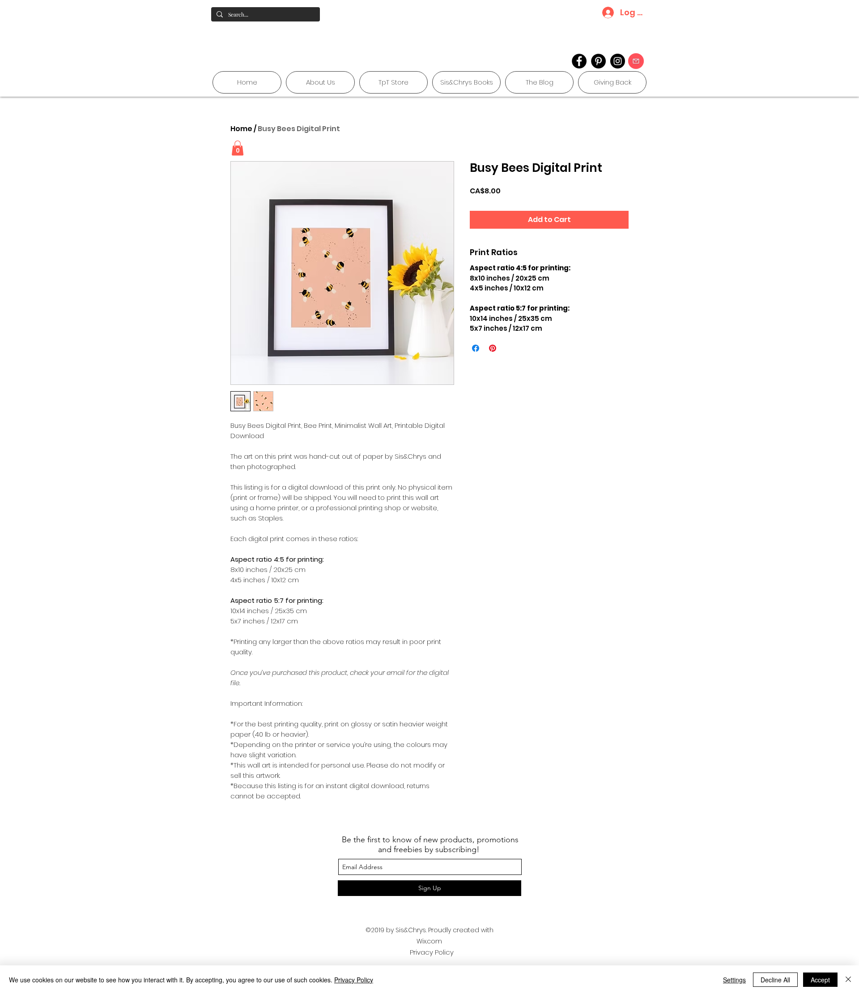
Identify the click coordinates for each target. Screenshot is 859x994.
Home (241, 129)
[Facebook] (579, 61)
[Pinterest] (598, 61)
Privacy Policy (432, 952)
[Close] (848, 980)
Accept (820, 979)
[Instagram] (617, 61)
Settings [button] (734, 979)
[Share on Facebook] (475, 348)
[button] (237, 148)
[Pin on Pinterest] (492, 348)
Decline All (775, 979)
